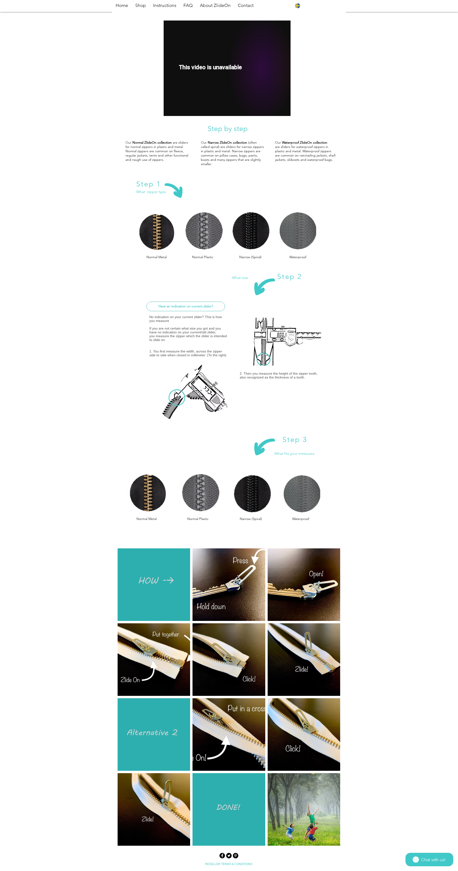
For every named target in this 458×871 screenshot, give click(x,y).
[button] (332, 6)
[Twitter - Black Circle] (229, 855)
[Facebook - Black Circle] (222, 855)
